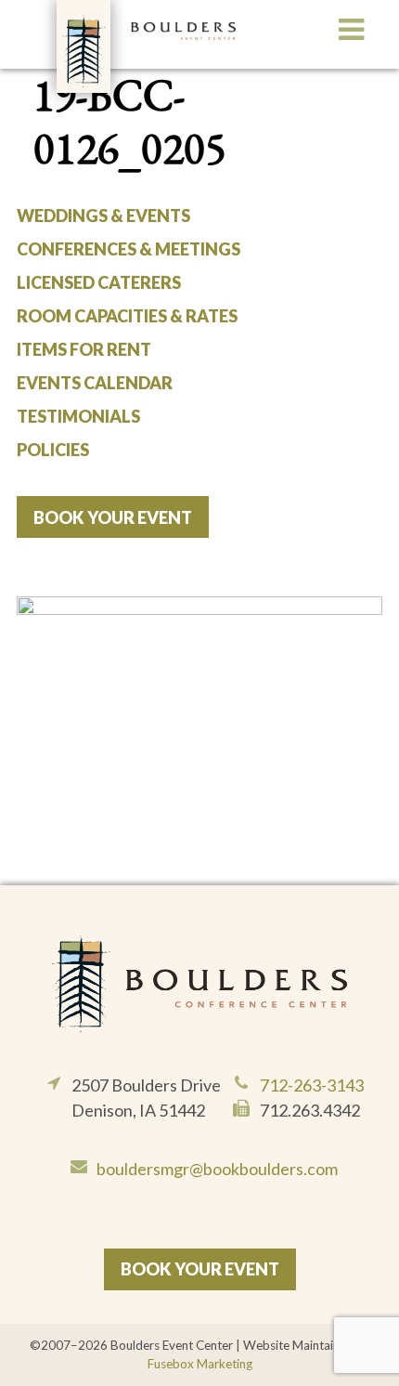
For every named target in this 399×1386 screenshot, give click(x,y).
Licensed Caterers (99, 282)
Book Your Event (112, 517)
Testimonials (78, 416)
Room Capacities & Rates (127, 316)
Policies (53, 449)
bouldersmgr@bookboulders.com (217, 1168)
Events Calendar (95, 383)
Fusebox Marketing (200, 1363)
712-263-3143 (312, 1085)
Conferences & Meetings (128, 249)
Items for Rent (84, 349)
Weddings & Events (103, 215)
